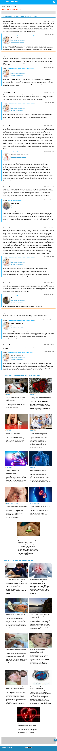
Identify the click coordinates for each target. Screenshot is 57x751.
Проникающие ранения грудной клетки (16, 506)
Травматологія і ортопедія (12, 503)
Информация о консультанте (18, 40)
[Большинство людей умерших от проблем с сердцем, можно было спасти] (28, 714)
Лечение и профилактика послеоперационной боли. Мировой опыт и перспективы (15, 472)
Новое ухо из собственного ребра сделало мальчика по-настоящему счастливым (15, 688)
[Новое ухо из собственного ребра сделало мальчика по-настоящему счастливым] (16, 677)
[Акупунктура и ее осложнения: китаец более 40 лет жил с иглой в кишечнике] (16, 640)
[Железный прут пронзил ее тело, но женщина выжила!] (16, 605)
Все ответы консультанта (17, 42)
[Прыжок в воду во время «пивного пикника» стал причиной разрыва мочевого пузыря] (40, 605)
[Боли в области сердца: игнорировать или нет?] (40, 385)
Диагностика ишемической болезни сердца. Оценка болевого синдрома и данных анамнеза (16, 399)
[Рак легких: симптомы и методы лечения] (40, 458)
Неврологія (32, 430)
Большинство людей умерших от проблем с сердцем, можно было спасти (27, 725)
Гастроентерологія (34, 503)
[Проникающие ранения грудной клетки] (16, 494)
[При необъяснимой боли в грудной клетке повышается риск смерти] (16, 570)
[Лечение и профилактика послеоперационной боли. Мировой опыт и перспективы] (16, 458)
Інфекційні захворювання (24, 537)
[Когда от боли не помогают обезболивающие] (16, 421)
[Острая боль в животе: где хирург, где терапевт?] (40, 494)
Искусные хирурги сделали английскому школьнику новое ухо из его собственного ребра (40, 651)
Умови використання (6, 747)
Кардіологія (8, 394)
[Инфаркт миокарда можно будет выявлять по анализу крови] (40, 570)
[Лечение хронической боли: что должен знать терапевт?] (40, 421)
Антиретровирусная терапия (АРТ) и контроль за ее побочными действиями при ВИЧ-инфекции (27, 542)
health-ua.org (12, 2)
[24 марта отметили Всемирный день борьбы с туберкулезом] (40, 677)
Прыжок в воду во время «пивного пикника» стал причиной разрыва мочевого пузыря (39, 616)
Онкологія (8, 430)
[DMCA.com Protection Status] (28, 747)
